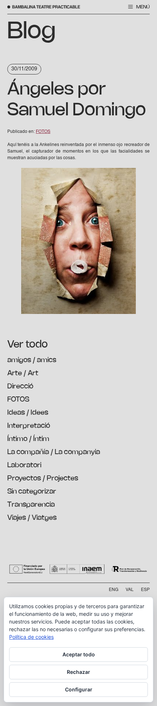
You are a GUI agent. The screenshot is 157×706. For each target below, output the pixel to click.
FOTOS (18, 399)
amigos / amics (31, 360)
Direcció (20, 386)
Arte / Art (22, 373)
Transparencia (31, 505)
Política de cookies (31, 637)
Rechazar (78, 672)
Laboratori (24, 465)
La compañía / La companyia (53, 452)
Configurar (78, 689)
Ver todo (27, 344)
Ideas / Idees (27, 413)
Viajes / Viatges (32, 518)
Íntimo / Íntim (28, 439)
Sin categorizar (31, 491)
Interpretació (28, 426)
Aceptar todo (78, 654)
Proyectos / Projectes (42, 478)
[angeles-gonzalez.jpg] (78, 313)
